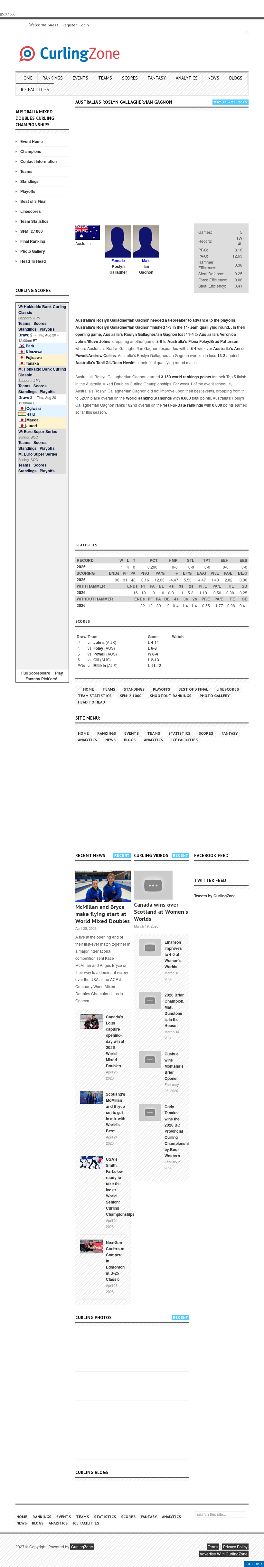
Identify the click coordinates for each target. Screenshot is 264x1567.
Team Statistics (34, 221)
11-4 (190, 334)
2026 (81, 567)
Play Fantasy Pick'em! (44, 676)
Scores (130, 78)
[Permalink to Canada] (91, 1020)
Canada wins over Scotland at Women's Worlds (161, 911)
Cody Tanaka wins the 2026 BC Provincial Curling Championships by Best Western (179, 1131)
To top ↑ (254, 1564)
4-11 (155, 642)
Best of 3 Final (33, 201)
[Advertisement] (42, 570)
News (213, 78)
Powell (99, 654)
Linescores (30, 211)
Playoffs (27, 191)
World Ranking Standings (149, 398)
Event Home (31, 141)
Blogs (235, 78)
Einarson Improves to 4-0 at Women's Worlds (173, 954)
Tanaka (32, 363)
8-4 (193, 348)
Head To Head (33, 261)
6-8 (154, 648)
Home (27, 78)
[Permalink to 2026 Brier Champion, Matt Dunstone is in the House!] (150, 999)
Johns (99, 642)
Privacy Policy (235, 1546)
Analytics (187, 78)
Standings (29, 181)
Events (80, 78)
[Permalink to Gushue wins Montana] (150, 1058)
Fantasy (157, 78)
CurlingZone (82, 1546)
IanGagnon (146, 269)
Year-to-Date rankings (183, 405)
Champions (30, 151)
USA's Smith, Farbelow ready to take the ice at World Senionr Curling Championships (120, 1186)
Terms (213, 1546)
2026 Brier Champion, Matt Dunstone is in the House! (174, 1010)
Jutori (31, 426)
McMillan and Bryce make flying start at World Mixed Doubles (102, 914)
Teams (105, 78)
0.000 (186, 398)
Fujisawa (34, 357)
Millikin (99, 665)
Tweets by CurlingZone (215, 896)
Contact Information (38, 161)
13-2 (221, 355)
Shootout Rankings (170, 695)
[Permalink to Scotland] (91, 1096)
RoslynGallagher (118, 269)
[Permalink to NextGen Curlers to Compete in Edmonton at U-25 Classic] (91, 1246)
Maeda (32, 420)
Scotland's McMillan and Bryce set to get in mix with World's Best (115, 1112)
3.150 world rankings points (186, 377)
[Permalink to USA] (91, 1162)
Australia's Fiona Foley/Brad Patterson (202, 341)
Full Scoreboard (35, 673)
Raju (30, 414)
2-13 (155, 660)
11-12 (156, 665)
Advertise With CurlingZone (224, 1553)
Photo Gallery (32, 251)
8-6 (159, 341)
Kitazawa (34, 351)
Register (69, 25)
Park (30, 346)
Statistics (179, 733)
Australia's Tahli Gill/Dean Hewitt (105, 362)
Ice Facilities (35, 89)
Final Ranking (32, 241)
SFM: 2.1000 (31, 231)
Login (84, 25)
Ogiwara (34, 408)
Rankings (52, 78)
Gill (96, 660)
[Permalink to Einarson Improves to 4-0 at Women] (150, 946)
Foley (98, 648)
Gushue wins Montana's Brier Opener (174, 1066)
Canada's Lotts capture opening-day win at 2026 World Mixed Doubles (115, 1041)
